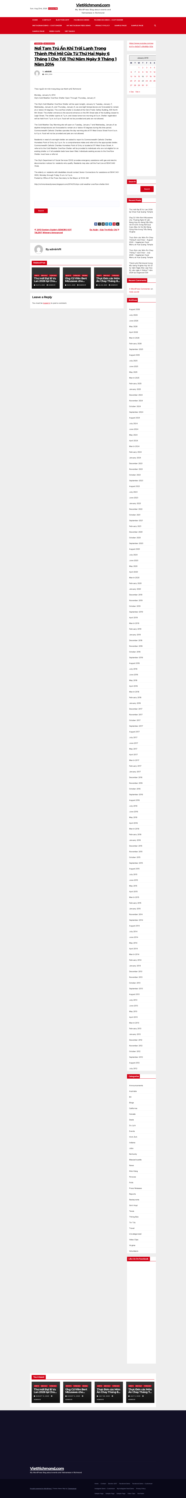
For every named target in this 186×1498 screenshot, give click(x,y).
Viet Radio (70, 31)
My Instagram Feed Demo (79, 25)
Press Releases (135, 1188)
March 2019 (134, 623)
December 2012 (135, 1040)
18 (151, 76)
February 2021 (135, 526)
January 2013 (135, 1034)
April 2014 (133, 949)
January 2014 (135, 966)
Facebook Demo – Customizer (108, 20)
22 (139, 81)
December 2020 (136, 532)
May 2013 (133, 1011)
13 (131, 76)
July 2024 (133, 423)
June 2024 (133, 429)
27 (131, 85)
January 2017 (135, 772)
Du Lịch (132, 1125)
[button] (155, 25)
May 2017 (133, 749)
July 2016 (133, 806)
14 (135, 76)
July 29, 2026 (104, 1396)
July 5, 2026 (135, 1396)
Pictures (132, 1177)
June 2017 (133, 743)
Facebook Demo (81, 20)
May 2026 (133, 326)
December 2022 (136, 509)
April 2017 (133, 754)
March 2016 (134, 829)
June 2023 (133, 498)
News (131, 1165)
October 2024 (135, 406)
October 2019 (134, 606)
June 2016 (133, 812)
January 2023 (135, 503)
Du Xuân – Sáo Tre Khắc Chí (103, 229)
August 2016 (134, 800)
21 (135, 81)
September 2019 (136, 612)
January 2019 (135, 635)
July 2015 (133, 874)
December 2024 (136, 395)
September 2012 (136, 1057)
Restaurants (134, 1200)
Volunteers (133, 1251)
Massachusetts (135, 1160)
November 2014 (136, 914)
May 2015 (133, 886)
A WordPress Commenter (139, 289)
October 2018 (134, 652)
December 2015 (135, 846)
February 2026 (135, 343)
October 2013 (134, 983)
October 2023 (135, 475)
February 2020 (135, 583)
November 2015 (136, 852)
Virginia (84, 275)
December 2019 (135, 595)
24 (147, 81)
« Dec (131, 92)
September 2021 (136, 520)
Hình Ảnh (133, 1137)
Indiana (132, 1143)
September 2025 (136, 349)
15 (139, 76)
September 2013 (136, 989)
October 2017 (134, 720)
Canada (132, 1114)
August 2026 (134, 309)
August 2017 (134, 732)
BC (130, 1097)
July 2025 (133, 361)
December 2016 (135, 777)
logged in (46, 303)
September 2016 (136, 794)
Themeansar (72, 1488)
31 (147, 85)
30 (143, 85)
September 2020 (136, 543)
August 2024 (134, 418)
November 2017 (136, 715)
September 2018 (136, 657)
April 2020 (133, 572)
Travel (131, 1228)
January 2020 (135, 589)
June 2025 (133, 366)
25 (151, 81)
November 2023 (136, 469)
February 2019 (135, 629)
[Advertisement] (141, 137)
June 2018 (133, 675)
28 (135, 85)
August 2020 (134, 549)
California (133, 1108)
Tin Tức (132, 1222)
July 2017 (133, 737)
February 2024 (135, 452)
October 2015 (134, 857)
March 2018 (134, 692)
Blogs (131, 1103)
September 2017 (136, 726)
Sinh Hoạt (44, 275)
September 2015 (136, 863)
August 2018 (134, 663)
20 (131, 81)
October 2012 (134, 1051)
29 (139, 85)
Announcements (136, 1085)
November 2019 (136, 600)
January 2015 (135, 909)
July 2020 (133, 555)
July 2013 (133, 1000)
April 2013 (133, 1017)
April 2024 (133, 441)
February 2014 (135, 960)
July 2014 (133, 931)
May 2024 (133, 435)
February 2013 (135, 1028)
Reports (68, 275)
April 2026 (133, 332)
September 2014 (136, 920)
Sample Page (121, 25)
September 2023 (136, 480)
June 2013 (133, 1006)
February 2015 (135, 903)
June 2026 (133, 321)
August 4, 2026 (73, 1396)
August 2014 (134, 926)
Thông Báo (38, 43)
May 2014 (133, 943)
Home (35, 20)
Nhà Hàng (133, 1171)
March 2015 (134, 897)
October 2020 (135, 538)
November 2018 (136, 646)
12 (154, 72)
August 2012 (134, 1063)
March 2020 (134, 578)
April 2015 (133, 891)
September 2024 (136, 412)
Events (37, 275)
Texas (131, 1211)
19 (154, 76)
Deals (131, 1120)
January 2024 (135, 458)
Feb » (138, 92)
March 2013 (134, 1023)
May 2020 (133, 566)
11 (150, 72)
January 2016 (135, 840)
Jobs (131, 1148)
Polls (131, 1182)
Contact (46, 20)
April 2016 (133, 823)
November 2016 (136, 783)
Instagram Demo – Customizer (47, 25)
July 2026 (133, 315)
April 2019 (133, 617)
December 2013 (135, 971)
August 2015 (134, 869)
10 (147, 72)
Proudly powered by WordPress (41, 1488)
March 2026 (134, 338)
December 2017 (135, 709)
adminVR (48, 71)
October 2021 (134, 515)
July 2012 (133, 1068)
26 (154, 81)
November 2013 (136, 977)
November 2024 (136, 401)
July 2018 (133, 669)
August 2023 (134, 486)
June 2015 (133, 880)
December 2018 (135, 640)
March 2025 (134, 378)
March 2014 (134, 954)
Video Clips (54, 31)
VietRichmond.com (93, 5)
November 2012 (136, 1046)
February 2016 (135, 834)
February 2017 (135, 766)
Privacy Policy (102, 25)
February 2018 (135, 697)
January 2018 (135, 703)
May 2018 (133, 680)
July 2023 (133, 492)
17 (147, 76)
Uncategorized (49, 43)
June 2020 (133, 560)
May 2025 (133, 372)
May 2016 (133, 817)
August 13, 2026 (43, 1396)
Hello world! (134, 292)
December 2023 (136, 463)
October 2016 (134, 789)
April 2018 (133, 686)
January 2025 (135, 389)
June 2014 (133, 937)
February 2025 (135, 383)
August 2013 (134, 994)
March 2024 (134, 446)
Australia (133, 1091)
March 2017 (134, 760)
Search (132, 182)
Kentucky (133, 1154)
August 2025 (134, 355)
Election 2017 (62, 20)
